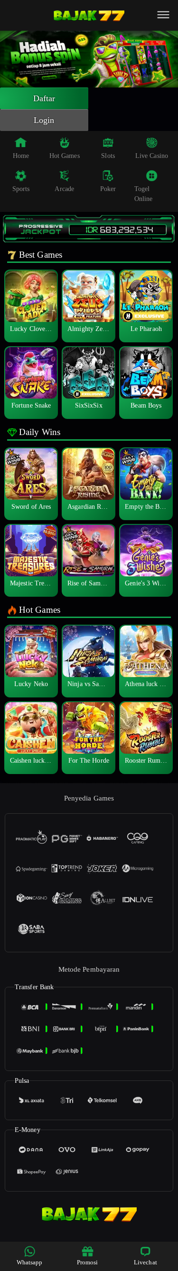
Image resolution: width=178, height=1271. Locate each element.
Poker (108, 188)
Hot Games (64, 155)
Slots (108, 155)
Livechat (145, 1262)
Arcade (64, 188)
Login (44, 120)
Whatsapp (30, 1262)
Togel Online (143, 193)
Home (21, 155)
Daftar (44, 98)
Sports (21, 188)
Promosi (87, 1262)
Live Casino (151, 155)
